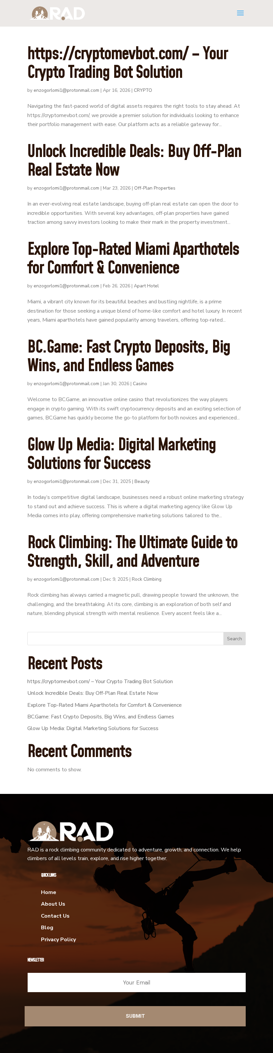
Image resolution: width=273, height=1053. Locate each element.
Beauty (142, 481)
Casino (140, 383)
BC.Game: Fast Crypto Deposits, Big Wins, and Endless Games (128, 357)
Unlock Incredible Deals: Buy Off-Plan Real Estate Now (134, 161)
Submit (135, 1016)
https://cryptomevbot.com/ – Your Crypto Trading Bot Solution (127, 64)
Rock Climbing (146, 579)
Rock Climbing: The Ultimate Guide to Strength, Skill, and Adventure (132, 552)
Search (234, 639)
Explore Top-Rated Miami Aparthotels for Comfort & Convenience (133, 259)
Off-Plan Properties (154, 188)
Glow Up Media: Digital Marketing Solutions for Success (121, 455)
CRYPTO (143, 90)
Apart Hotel (146, 286)
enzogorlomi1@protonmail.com (66, 90)
